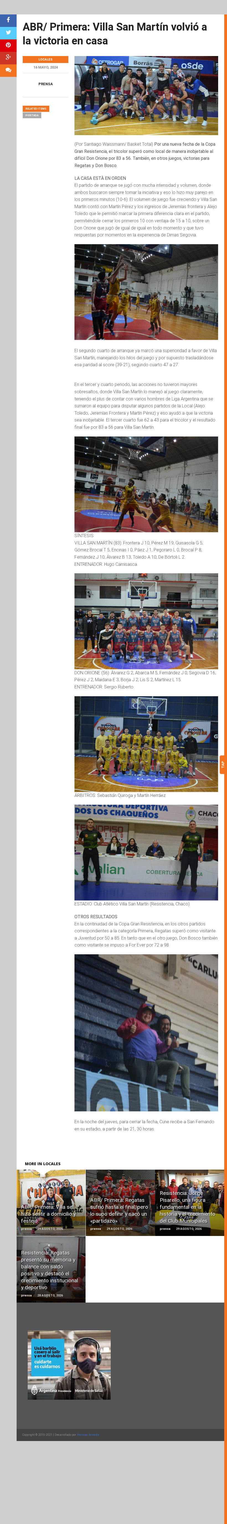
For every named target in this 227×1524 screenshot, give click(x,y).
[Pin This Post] (8, 45)
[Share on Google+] (8, 58)
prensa (45, 84)
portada (31, 115)
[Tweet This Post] (8, 33)
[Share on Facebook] (8, 20)
